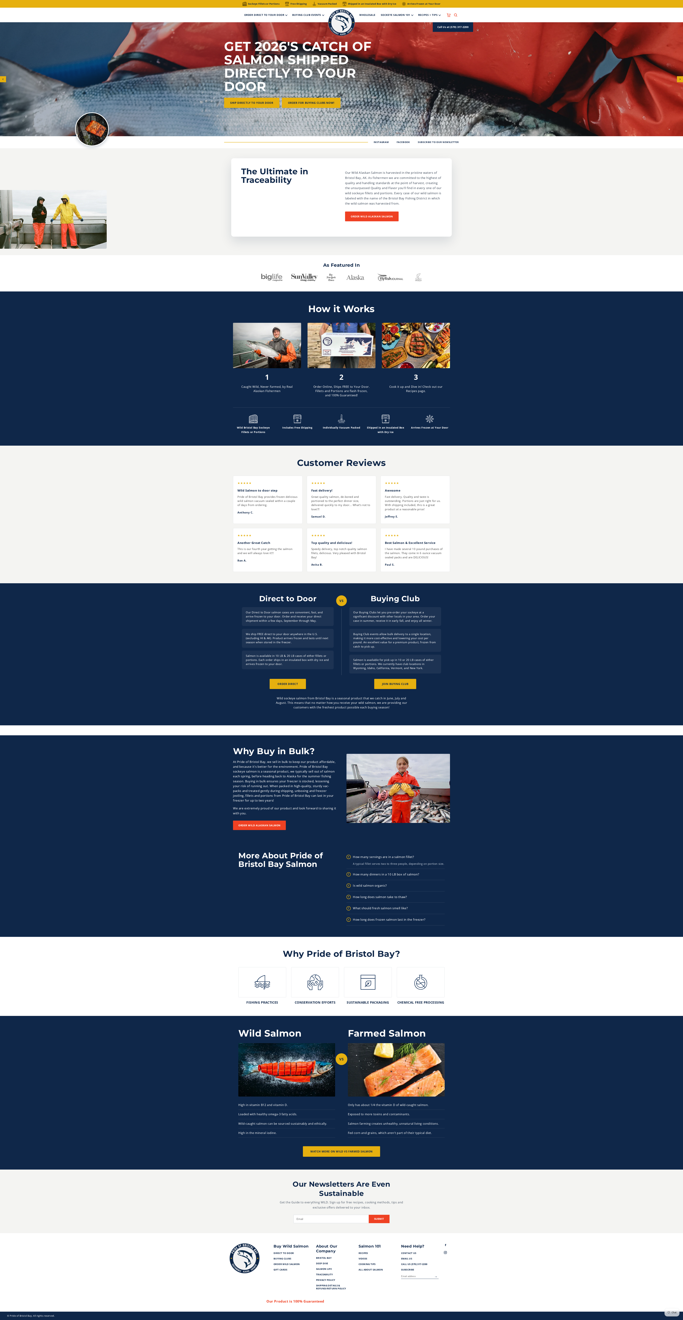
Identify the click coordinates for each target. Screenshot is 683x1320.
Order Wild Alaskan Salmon (372, 216)
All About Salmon (371, 1269)
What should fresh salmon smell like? (380, 908)
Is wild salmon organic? (370, 885)
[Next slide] (680, 79)
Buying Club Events (306, 15)
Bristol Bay (324, 1258)
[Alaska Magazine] (355, 278)
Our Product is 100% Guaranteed (295, 1301)
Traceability (324, 1274)
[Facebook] (449, 1245)
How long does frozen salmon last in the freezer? (389, 919)
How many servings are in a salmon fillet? (383, 857)
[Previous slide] (3, 79)
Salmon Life (324, 1269)
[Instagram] (449, 1253)
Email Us (406, 1258)
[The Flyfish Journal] (390, 278)
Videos (363, 1258)
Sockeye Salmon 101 (395, 15)
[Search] (456, 15)
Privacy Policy (325, 1280)
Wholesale (367, 15)
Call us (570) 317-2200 (414, 1264)
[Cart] (449, 15)
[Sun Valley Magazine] (304, 278)
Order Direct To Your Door (264, 15)
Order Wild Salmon (287, 1264)
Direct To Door (284, 1253)
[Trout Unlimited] (418, 278)
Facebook (403, 142)
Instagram (381, 142)
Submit (379, 1218)
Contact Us (408, 1253)
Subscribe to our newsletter (438, 142)
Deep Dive (322, 1263)
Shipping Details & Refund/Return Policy (331, 1287)
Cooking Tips (367, 1264)
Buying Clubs (282, 1258)
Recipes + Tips (428, 15)
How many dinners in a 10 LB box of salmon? (386, 874)
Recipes (363, 1253)
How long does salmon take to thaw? (380, 897)
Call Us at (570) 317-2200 (452, 27)
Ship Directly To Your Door (251, 103)
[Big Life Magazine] (272, 278)
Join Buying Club (395, 684)
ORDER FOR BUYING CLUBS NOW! (311, 103)
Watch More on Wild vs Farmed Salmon (341, 1151)
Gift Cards (280, 1269)
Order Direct (287, 684)
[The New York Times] (331, 278)
